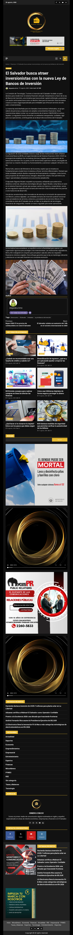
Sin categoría (11, 774)
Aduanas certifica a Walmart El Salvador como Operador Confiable (32, 706)
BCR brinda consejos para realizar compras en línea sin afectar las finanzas (21, 371)
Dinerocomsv (14, 310)
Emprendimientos (13, 742)
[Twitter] (36, 815)
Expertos (9, 754)
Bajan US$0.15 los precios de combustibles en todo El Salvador (18, 316)
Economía (9, 738)
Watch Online (65, 51)
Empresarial (10, 746)
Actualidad (10, 730)
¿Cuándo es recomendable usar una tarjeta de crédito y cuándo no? (21, 338)
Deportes (9, 734)
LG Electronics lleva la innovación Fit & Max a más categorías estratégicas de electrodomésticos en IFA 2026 (52, 874)
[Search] (60, 51)
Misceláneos (11, 762)
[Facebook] (30, 815)
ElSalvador (23, 310)
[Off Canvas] (7, 51)
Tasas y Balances (12, 778)
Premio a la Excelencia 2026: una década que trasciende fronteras (31, 710)
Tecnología (10, 782)
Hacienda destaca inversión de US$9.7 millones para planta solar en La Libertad (51, 846)
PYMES (8, 766)
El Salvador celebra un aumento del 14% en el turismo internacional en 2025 (52, 316)
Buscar (10, 429)
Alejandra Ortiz (13, 81)
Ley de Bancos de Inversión (43, 310)
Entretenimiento (12, 750)
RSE (7, 770)
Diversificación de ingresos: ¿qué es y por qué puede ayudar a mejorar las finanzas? (52, 338)
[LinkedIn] (43, 815)
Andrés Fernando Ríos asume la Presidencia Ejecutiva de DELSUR (31, 714)
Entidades (30, 310)
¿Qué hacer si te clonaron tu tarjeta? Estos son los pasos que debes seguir (21, 403)
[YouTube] (39, 815)
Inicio (9, 916)
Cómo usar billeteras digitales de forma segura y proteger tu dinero (52, 371)
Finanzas (8, 61)
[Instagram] (33, 815)
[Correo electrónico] (30, 305)
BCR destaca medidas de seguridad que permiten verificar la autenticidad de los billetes (52, 403)
